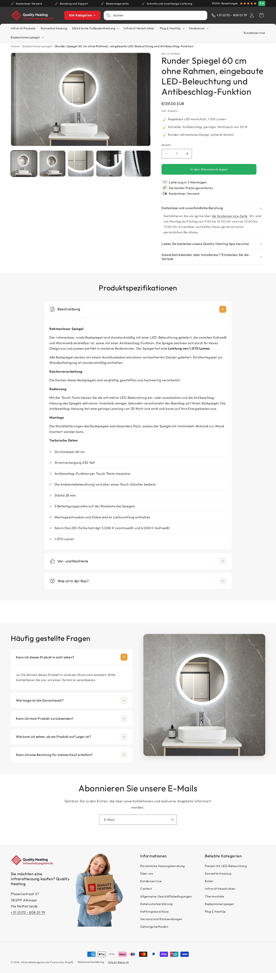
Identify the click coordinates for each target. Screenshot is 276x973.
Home (15, 46)
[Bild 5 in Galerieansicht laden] (137, 163)
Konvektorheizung (218, 873)
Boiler (209, 881)
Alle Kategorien (80, 15)
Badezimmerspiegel (37, 46)
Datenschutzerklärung (156, 904)
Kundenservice (151, 881)
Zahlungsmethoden (154, 927)
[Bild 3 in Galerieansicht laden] (81, 163)
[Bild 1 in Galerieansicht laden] (24, 163)
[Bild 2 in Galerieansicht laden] (52, 163)
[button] (261, 15)
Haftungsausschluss (154, 911)
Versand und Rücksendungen (161, 919)
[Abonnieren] (172, 820)
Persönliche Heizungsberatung (162, 866)
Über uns (146, 873)
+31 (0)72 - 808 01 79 (28, 912)
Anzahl (166, 145)
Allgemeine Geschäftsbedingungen (166, 896)
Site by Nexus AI (118, 962)
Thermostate (214, 896)
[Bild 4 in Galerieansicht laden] (109, 163)
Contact (146, 889)
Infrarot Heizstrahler (220, 889)
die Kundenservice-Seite (230, 216)
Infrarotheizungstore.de (35, 962)
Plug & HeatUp (215, 911)
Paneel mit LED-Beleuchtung (226, 866)
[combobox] (158, 15)
